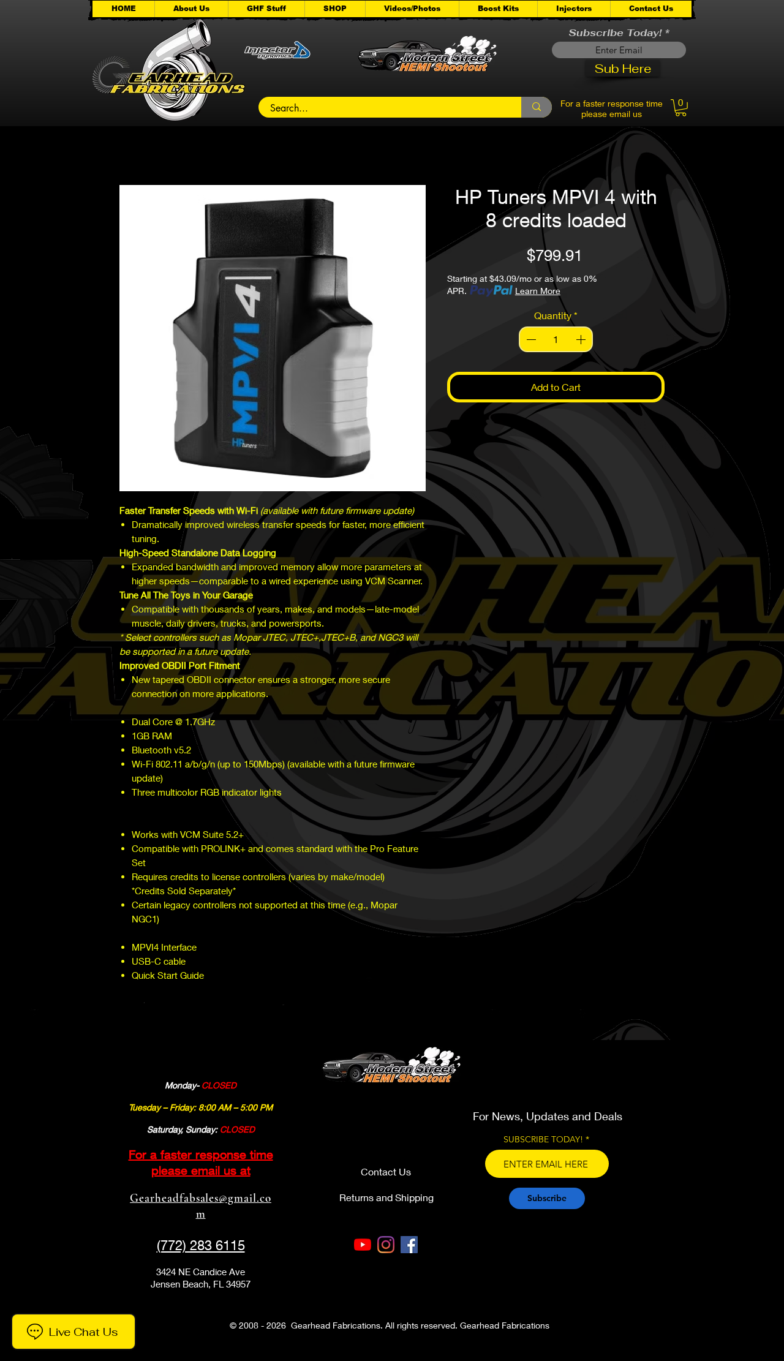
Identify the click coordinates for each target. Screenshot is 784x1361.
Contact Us (386, 1171)
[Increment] (581, 339)
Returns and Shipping (386, 1197)
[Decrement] (529, 339)
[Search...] (536, 107)
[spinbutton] (556, 339)
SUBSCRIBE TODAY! (543, 1139)
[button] (266, 9)
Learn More (537, 290)
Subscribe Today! (615, 33)
